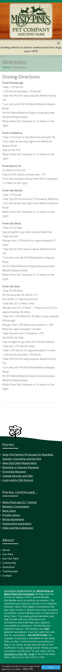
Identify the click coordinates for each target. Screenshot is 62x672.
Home (6, 67)
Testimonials (10, 571)
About (6, 550)
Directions (8, 567)
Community (9, 563)
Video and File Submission (17, 528)
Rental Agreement (13, 519)
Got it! (51, 667)
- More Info (27, 668)
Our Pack (7, 554)
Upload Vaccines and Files (17, 476)
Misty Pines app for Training (19, 502)
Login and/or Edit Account (17, 480)
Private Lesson (11, 515)
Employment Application (16, 523)
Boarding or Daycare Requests (20, 467)
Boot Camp (9, 511)
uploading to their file (15, 654)
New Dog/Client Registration (19, 463)
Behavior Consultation (15, 506)
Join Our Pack (10, 558)
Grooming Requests (14, 471)
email (31, 654)
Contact (7, 575)
